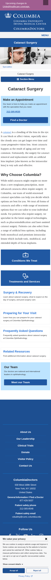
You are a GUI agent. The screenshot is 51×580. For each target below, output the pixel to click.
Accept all (14, 571)
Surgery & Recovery (25, 296)
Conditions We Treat (24, 260)
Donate (25, 452)
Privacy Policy (24, 576)
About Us (25, 432)
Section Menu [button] (26, 79)
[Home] (25, 21)
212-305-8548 (26, 509)
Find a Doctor (18, 120)
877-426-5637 (26, 500)
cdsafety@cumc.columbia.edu (26, 517)
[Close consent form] (46, 539)
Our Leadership (25, 438)
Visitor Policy (25, 459)
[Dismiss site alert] (45, 2)
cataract (7, 132)
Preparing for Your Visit (25, 316)
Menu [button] (45, 35)
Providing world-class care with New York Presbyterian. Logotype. (27, 416)
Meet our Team (20, 382)
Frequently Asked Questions (25, 334)
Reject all (37, 571)
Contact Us (25, 465)
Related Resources (25, 354)
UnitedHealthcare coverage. (16, 6)
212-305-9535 (13, 112)
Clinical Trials (25, 445)
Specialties (7, 67)
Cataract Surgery (25, 74)
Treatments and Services (24, 281)
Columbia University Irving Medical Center (25, 407)
